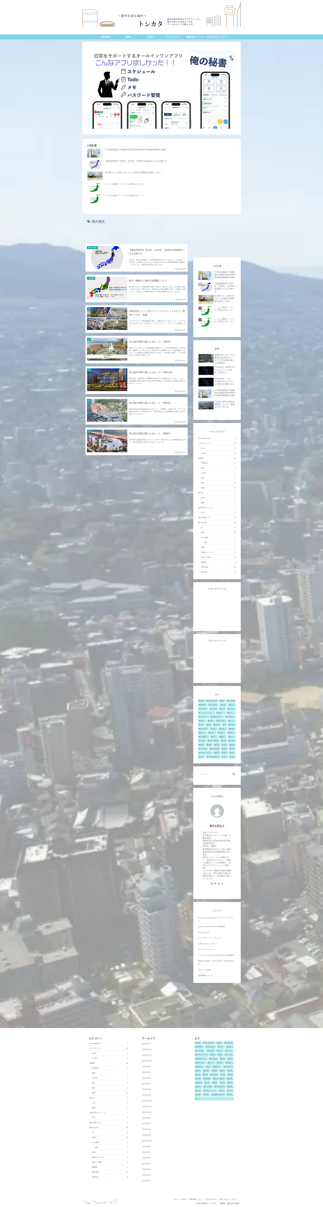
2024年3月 (146, 1084)
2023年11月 (147, 1107)
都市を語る (217, 523)
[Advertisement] (136, 234)
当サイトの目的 (204, 970)
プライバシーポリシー (207, 949)
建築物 (218, 562)
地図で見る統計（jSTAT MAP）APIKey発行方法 (216, 962)
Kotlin (218, 448)
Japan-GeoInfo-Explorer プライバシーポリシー (216, 919)
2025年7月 (146, 1044)
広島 (218, 478)
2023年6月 (146, 1135)
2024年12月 (147, 1049)
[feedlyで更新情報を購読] (218, 883)
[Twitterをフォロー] (215, 883)
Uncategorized (217, 438)
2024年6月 (146, 1078)
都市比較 (218, 567)
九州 (218, 498)
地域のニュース (218, 552)
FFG (218, 513)
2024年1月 (146, 1095)
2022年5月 (146, 1169)
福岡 (218, 488)
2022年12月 (147, 1141)
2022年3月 (146, 1181)
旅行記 (217, 493)
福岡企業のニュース (217, 508)
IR (218, 527)
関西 (218, 503)
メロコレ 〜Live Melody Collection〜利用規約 (216, 955)
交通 (218, 532)
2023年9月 (146, 1118)
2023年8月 (146, 1124)
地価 (218, 547)
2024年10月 (147, 1061)
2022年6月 (146, 1164)
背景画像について (205, 975)
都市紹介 (218, 572)
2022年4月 (146, 1175)
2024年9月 (146, 1066)
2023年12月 (147, 1101)
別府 (218, 468)
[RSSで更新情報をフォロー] (222, 883)
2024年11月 (147, 1055)
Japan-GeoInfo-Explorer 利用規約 (211, 927)
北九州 (218, 473)
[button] (233, 774)
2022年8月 (146, 1152)
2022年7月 (146, 1158)
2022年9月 (146, 1146)
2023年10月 (147, 1112)
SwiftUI (218, 453)
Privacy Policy (203, 932)
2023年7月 (146, 1129)
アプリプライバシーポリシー (209, 938)
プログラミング (217, 443)
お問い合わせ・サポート (208, 944)
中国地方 (218, 463)
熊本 (218, 483)
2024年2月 (146, 1089)
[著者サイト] (211, 883)
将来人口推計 (218, 557)
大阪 (219, 542)
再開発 (217, 458)
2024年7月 (146, 1072)
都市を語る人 (217, 825)
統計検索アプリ (217, 517)
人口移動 (218, 537)
